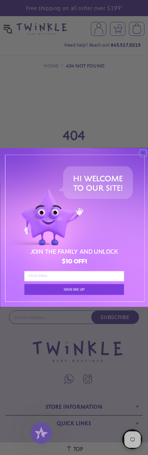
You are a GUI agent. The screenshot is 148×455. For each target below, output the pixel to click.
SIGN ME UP (73, 289)
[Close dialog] (143, 153)
